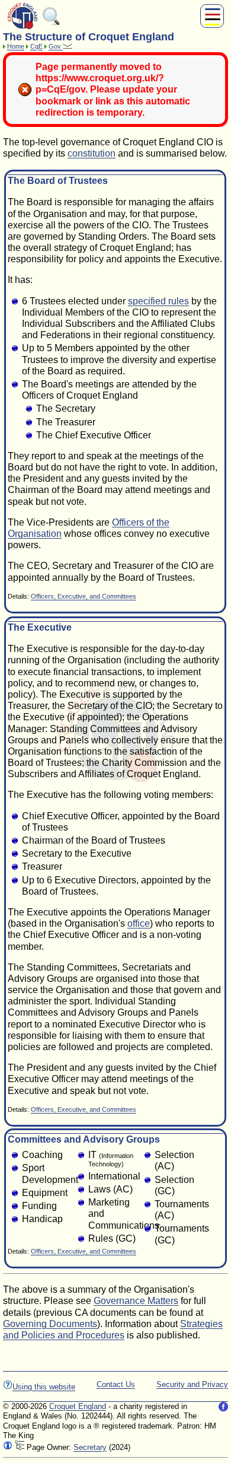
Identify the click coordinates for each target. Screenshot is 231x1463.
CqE (36, 46)
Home (15, 46)
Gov (56, 46)
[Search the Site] (51, 23)
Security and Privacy (192, 1384)
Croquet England (77, 1406)
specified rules (158, 301)
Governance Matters (136, 1301)
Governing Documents (50, 1324)
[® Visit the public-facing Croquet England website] (22, 28)
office (138, 923)
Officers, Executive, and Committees (83, 596)
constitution (92, 153)
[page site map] (19, 1447)
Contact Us (116, 1384)
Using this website (43, 1386)
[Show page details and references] (7, 1447)
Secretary (90, 1447)
